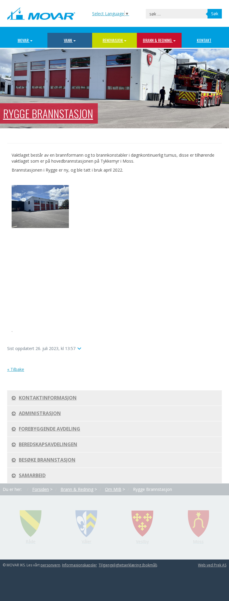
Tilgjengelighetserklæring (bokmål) (128, 565)
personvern (50, 565)
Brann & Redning (158, 40)
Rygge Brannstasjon (48, 113)
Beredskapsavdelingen (48, 444)
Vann (68, 40)
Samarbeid (32, 475)
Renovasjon (113, 40)
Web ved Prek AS (212, 565)
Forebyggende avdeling (49, 429)
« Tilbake (15, 369)
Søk (214, 13)
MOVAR (24, 40)
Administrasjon (40, 413)
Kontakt (204, 40)
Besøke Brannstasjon (47, 460)
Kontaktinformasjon (48, 397)
